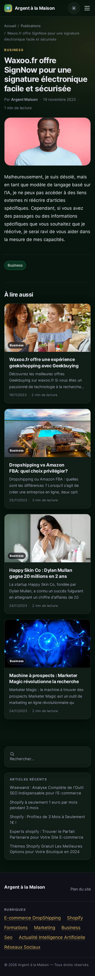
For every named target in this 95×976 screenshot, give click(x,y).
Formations (16, 927)
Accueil (10, 26)
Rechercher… (22, 759)
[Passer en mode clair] (74, 8)
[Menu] (87, 8)
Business (13, 50)
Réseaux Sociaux (22, 947)
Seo (8, 937)
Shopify (75, 917)
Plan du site (80, 889)
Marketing (44, 927)
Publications (31, 26)
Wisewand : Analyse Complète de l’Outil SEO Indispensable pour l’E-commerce (47, 790)
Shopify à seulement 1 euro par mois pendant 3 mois (44, 805)
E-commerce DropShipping (32, 917)
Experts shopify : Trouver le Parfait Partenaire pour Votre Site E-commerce (46, 834)
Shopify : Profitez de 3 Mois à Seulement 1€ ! (47, 819)
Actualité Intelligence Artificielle (52, 937)
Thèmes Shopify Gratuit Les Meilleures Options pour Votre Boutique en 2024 (46, 849)
